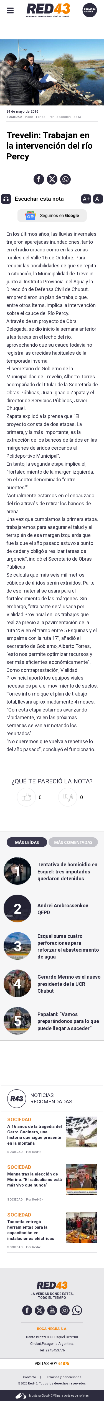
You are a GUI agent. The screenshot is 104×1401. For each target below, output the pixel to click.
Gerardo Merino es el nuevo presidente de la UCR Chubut (69, 983)
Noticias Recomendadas (51, 1098)
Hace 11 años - (36, 117)
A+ (86, 199)
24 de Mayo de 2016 (22, 111)
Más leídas (27, 842)
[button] (39, 179)
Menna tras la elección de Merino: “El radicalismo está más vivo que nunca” (34, 1180)
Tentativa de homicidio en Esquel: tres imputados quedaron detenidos (67, 871)
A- (98, 199)
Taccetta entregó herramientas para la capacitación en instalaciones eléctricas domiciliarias (30, 1233)
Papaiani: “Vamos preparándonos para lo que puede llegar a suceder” (68, 1021)
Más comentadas (73, 842)
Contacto (29, 1377)
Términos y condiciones (63, 1377)
